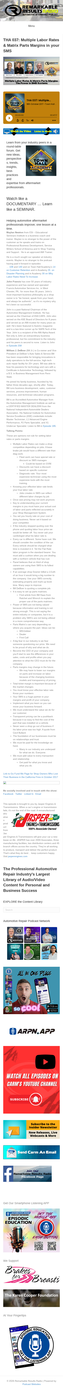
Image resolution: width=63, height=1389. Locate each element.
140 (20, 267)
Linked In (28, 794)
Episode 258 (15, 345)
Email (38, 794)
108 (11, 267)
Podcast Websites (31, 1384)
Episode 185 (49, 426)
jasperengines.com (17, 856)
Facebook (8, 794)
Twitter (18, 794)
